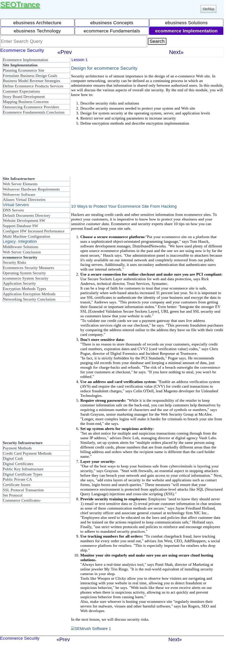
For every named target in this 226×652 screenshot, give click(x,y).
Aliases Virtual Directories (24, 199)
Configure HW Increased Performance (33, 231)
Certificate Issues (16, 484)
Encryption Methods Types (24, 288)
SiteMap (208, 9)
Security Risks (14, 262)
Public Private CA (17, 479)
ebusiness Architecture (37, 22)
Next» (176, 52)
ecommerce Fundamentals (112, 30)
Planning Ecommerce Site (23, 70)
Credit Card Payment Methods (27, 453)
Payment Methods (17, 448)
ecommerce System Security (25, 278)
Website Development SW (24, 220)
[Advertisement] (35, 147)
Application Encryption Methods (29, 294)
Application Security (19, 283)
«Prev (64, 52)
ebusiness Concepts (111, 22)
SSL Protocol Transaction (23, 490)
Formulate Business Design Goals (30, 75)
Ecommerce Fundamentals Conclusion (33, 112)
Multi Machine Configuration (26, 236)
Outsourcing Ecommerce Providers (31, 107)
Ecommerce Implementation (25, 60)
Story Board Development (24, 96)
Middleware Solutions (20, 247)
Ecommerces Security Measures (28, 267)
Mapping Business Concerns (26, 101)
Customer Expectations (21, 91)
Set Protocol (13, 495)
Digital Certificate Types (22, 474)
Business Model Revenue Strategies (31, 80)
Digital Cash (13, 458)
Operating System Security (24, 273)
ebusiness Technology (37, 30)
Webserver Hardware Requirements (31, 189)
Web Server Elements (20, 184)
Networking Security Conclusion (29, 299)
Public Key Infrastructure (23, 469)
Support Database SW (20, 226)
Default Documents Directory (26, 215)
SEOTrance (20, 4)
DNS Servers (13, 210)
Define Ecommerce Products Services (33, 86)
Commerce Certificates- (22, 500)
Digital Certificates (18, 463)
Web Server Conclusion (22, 252)
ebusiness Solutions (186, 22)
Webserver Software (19, 194)
